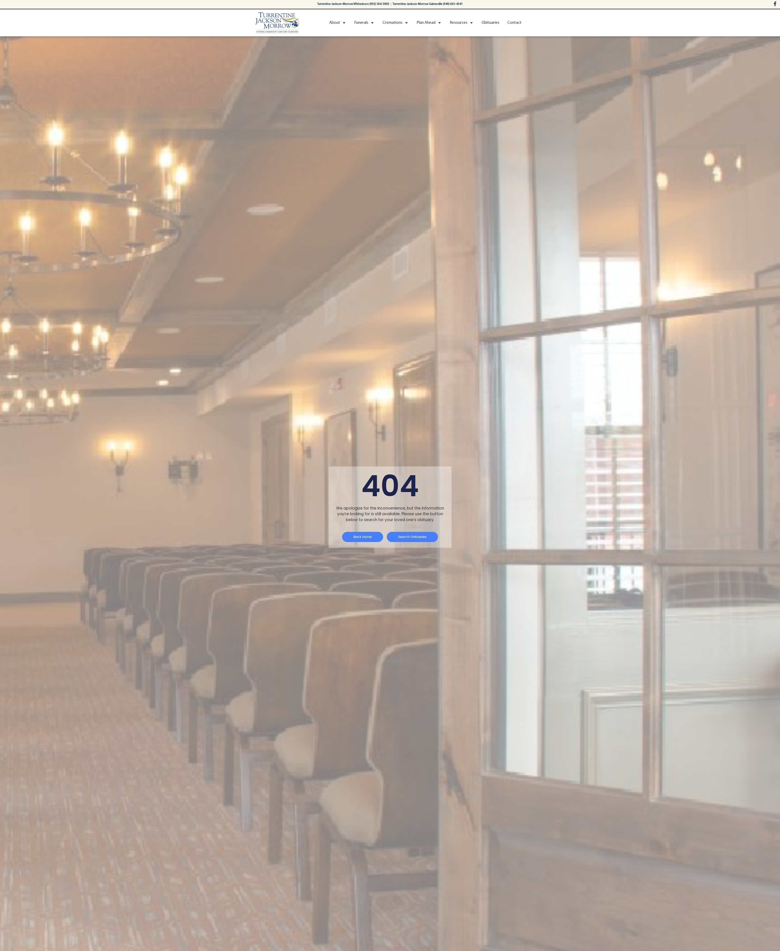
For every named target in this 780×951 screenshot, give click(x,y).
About (334, 23)
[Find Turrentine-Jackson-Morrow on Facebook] (775, 3)
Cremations (392, 23)
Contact (514, 23)
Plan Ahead (426, 23)
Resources (458, 23)
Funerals (361, 23)
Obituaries (490, 23)
